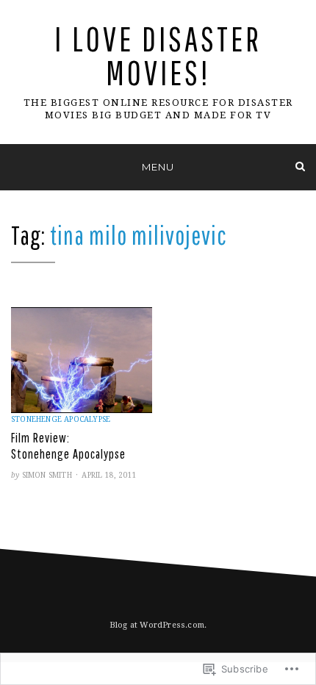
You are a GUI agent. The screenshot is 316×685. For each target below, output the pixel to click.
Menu (158, 167)
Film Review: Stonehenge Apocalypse (68, 446)
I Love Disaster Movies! (158, 55)
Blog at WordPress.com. (158, 625)
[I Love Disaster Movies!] (16, 166)
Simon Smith (47, 475)
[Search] (300, 166)
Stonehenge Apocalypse (60, 419)
